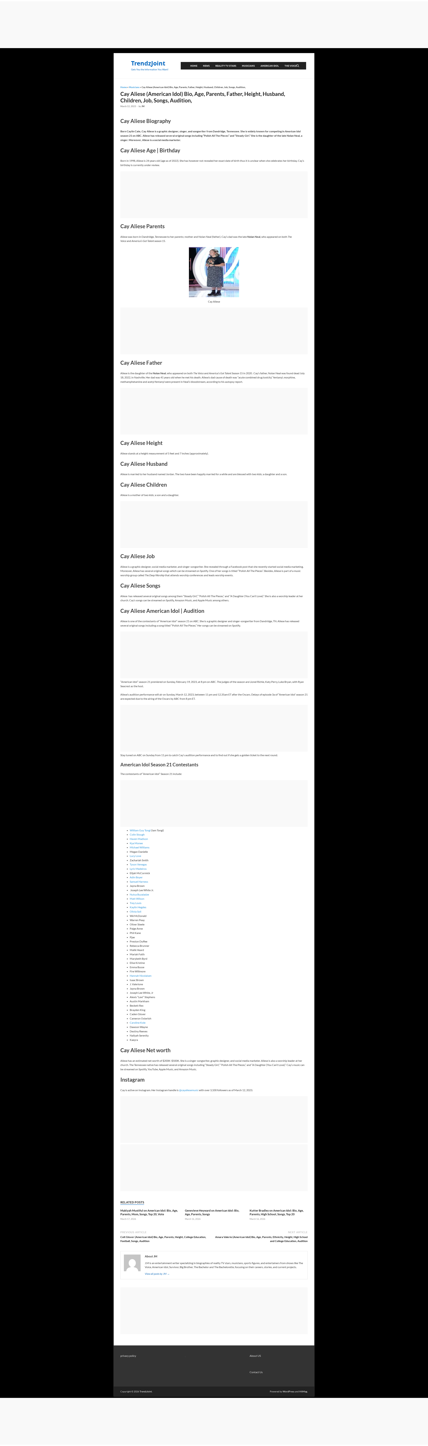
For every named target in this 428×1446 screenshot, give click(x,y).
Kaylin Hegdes (138, 907)
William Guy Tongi (140, 830)
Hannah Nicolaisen (140, 975)
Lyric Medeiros (138, 868)
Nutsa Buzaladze (139, 894)
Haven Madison (139, 838)
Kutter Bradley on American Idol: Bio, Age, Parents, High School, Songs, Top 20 (277, 1212)
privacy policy (128, 1355)
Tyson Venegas (138, 864)
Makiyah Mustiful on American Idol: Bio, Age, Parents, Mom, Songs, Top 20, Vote (149, 1212)
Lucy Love (135, 855)
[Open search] (297, 66)
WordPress (288, 1391)
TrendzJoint (148, 63)
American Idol (269, 65)
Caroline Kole (137, 1022)
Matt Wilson (137, 898)
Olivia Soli (135, 911)
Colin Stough (137, 834)
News (206, 65)
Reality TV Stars (225, 65)
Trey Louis (135, 903)
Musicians (248, 65)
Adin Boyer (136, 877)
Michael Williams (139, 847)
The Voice (291, 65)
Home (193, 65)
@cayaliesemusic (188, 1090)
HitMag (303, 1391)
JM (142, 106)
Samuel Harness (139, 881)
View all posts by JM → (157, 1273)
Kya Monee (136, 843)
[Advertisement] (214, 24)
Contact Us (256, 1372)
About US (255, 1355)
